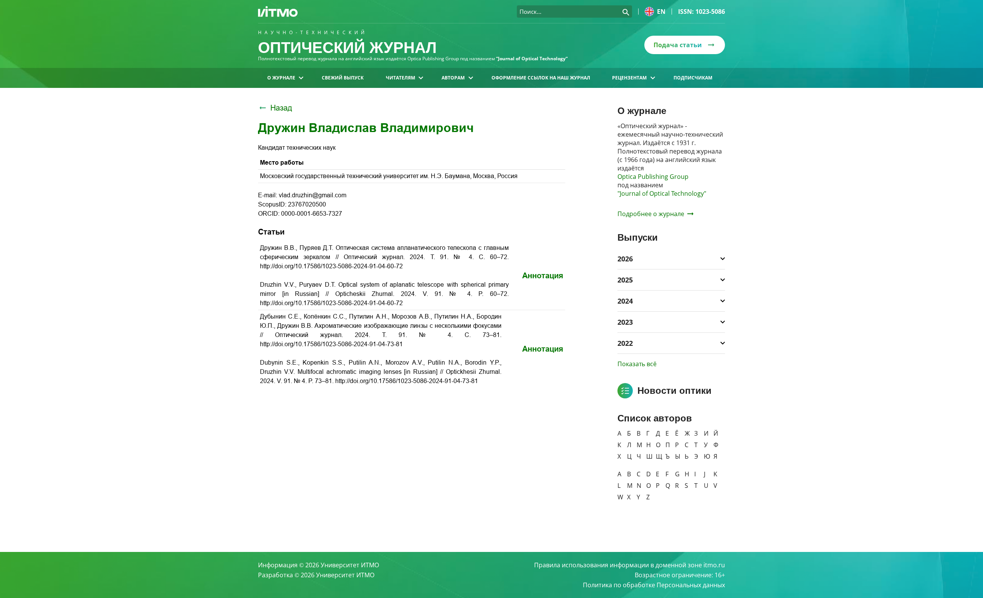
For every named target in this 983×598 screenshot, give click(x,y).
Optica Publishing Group (652, 176)
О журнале (281, 77)
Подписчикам (693, 77)
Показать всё (637, 364)
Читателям (400, 77)
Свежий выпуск (343, 77)
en (661, 11)
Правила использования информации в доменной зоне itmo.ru (629, 565)
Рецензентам (629, 77)
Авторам (453, 77)
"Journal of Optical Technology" (661, 193)
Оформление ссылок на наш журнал (541, 77)
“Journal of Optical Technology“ (532, 58)
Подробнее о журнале (650, 214)
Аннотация (542, 275)
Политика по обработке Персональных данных (654, 585)
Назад (281, 108)
